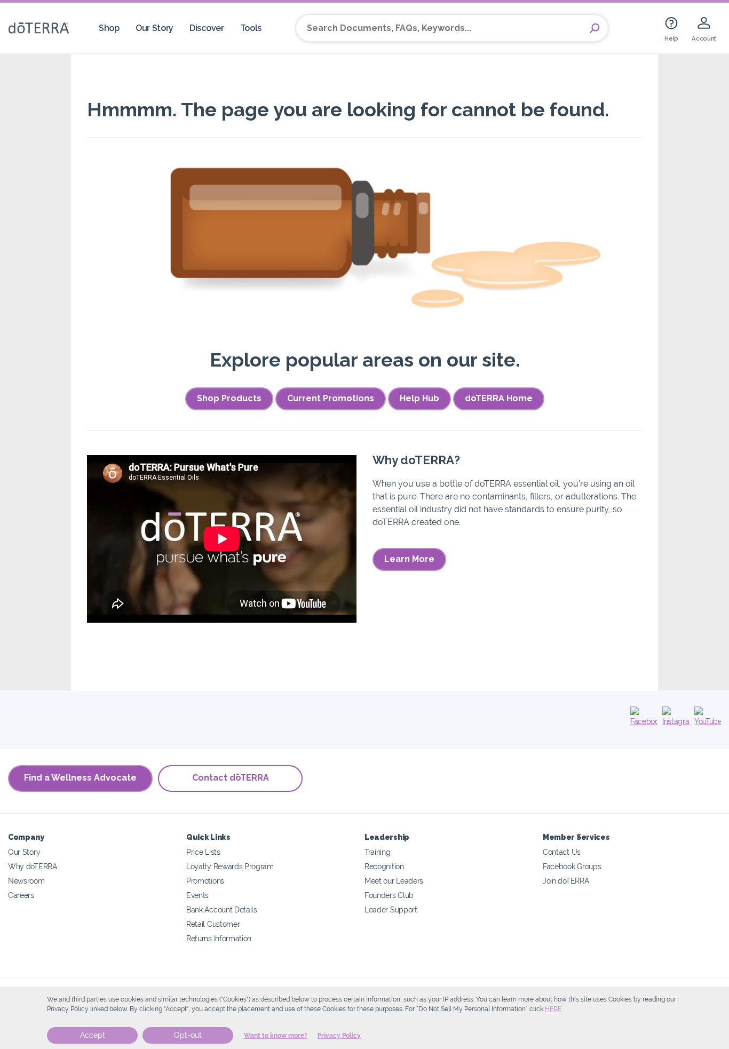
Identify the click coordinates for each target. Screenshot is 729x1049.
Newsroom (26, 880)
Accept (92, 1035)
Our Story (154, 28)
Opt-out (188, 1035)
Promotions (205, 880)
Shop (109, 28)
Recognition (384, 866)
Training (377, 851)
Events (197, 895)
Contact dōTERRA (230, 778)
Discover (206, 28)
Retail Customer (213, 923)
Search (594, 28)
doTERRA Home (499, 398)
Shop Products (229, 398)
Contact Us (562, 851)
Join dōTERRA (566, 880)
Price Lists (203, 851)
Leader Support (390, 909)
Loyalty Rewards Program (230, 866)
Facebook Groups (572, 866)
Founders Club (389, 895)
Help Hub (419, 398)
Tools (251, 28)
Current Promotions (330, 398)
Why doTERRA (32, 866)
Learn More (409, 559)
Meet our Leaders (393, 880)
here (553, 1009)
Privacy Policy (339, 1035)
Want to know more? (275, 1035)
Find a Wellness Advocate (80, 778)
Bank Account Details (221, 909)
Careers (21, 895)
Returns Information (218, 938)
